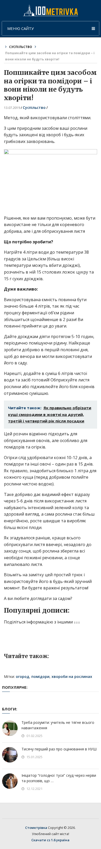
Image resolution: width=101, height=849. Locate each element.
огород (22, 676)
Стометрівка (36, 827)
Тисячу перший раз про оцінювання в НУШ (59, 749)
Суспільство (20, 47)
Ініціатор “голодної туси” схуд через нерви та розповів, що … (58, 778)
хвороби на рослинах (72, 676)
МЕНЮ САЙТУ (20, 28)
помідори (40, 676)
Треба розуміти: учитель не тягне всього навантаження (57, 725)
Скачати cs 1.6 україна (50, 840)
